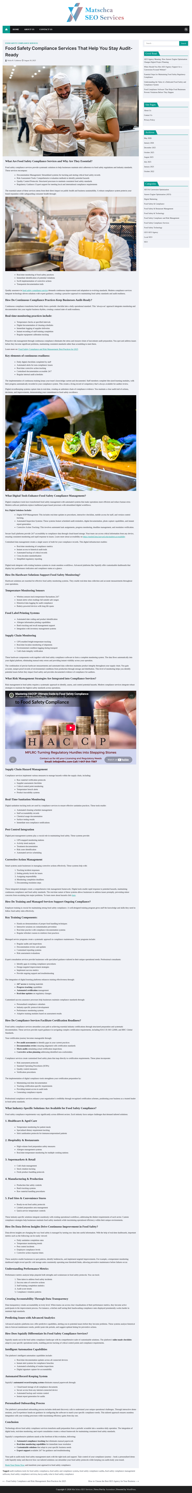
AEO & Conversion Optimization (156, 190)
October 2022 (149, 171)
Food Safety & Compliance (154, 204)
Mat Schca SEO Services (82, 1489)
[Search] (186, 29)
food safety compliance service (35, 290)
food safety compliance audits (92, 1471)
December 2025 (150, 148)
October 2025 (149, 152)
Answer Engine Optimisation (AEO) (157, 194)
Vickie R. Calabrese (14, 60)
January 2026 (149, 143)
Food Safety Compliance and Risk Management (161, 218)
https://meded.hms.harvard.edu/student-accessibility (104, 537)
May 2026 (148, 138)
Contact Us (45, 29)
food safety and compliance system (64, 1471)
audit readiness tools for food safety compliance (29, 1471)
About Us (29, 29)
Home (16, 29)
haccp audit (42, 1474)
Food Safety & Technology (154, 213)
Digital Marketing (150, 199)
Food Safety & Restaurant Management (158, 208)
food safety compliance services (24, 1474)
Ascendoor (110, 1489)
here (73, 895)
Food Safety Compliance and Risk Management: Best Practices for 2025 (48, 349)
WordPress (131, 1489)
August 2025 (148, 157)
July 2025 (147, 162)
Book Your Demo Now (15, 1465)
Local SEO (148, 237)
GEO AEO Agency (151, 232)
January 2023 (149, 166)
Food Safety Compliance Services (21, 43)
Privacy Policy (149, 120)
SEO (146, 242)
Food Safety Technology (153, 227)
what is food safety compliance (61, 1474)
